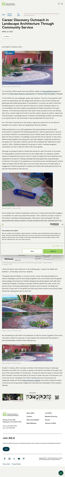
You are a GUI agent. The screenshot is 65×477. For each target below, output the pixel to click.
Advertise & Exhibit (33, 420)
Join (6, 449)
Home (3, 14)
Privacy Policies (16, 464)
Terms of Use (6, 464)
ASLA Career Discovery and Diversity (22, 94)
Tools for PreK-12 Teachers (47, 94)
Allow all (53, 251)
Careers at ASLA (50, 423)
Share (7, 36)
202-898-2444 (12, 426)
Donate (47, 420)
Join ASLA (48, 413)
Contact (29, 416)
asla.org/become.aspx (50, 91)
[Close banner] (62, 224)
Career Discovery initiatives (31, 380)
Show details (56, 246)
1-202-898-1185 (10, 428)
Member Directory (51, 416)
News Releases (31, 423)
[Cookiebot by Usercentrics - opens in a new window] (51, 224)
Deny (32, 251)
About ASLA (30, 413)
